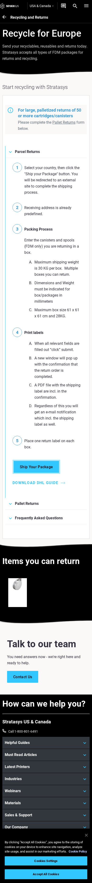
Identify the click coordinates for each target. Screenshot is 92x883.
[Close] (86, 835)
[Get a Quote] (63, 6)
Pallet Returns (63, 122)
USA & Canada (40, 6)
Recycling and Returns (29, 17)
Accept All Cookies (46, 874)
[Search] (75, 6)
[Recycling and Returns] (6, 17)
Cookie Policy (78, 851)
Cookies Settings (46, 861)
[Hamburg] (86, 6)
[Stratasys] (9, 6)
